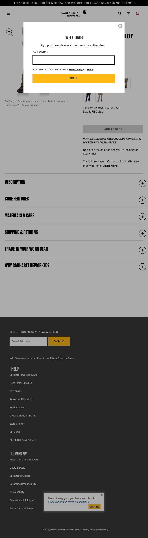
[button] (120, 26)
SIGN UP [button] (74, 78)
